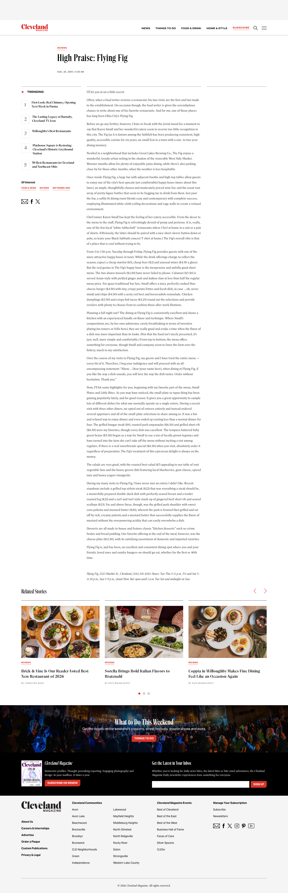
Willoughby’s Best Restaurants (51, 131)
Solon (116, 849)
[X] (230, 826)
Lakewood (119, 809)
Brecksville (78, 829)
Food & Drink (191, 28)
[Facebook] (223, 826)
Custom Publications (34, 848)
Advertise (27, 835)
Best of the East (166, 816)
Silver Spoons (165, 843)
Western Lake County (126, 863)
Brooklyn (77, 836)
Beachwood (79, 823)
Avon (75, 809)
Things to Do (166, 28)
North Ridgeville (123, 836)
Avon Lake (78, 816)
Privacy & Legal (30, 855)
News (146, 28)
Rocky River (120, 843)
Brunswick (78, 843)
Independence (81, 863)
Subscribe (241, 27)
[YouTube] (251, 826)
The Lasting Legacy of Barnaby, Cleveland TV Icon (52, 118)
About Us (27, 821)
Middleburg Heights (125, 823)
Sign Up (258, 784)
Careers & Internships (35, 828)
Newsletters (220, 816)
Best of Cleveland (167, 809)
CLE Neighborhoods (84, 849)
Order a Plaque (30, 841)
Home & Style (216, 28)
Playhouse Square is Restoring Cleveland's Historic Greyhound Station (53, 149)
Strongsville (120, 856)
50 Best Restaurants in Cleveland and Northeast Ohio (53, 164)
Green (75, 856)
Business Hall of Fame (170, 829)
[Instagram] (237, 826)
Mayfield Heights (123, 816)
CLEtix (161, 849)
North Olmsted (122, 829)
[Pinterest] (244, 826)
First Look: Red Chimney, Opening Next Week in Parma (54, 104)
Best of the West (167, 823)
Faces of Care (165, 836)
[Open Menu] (264, 28)
